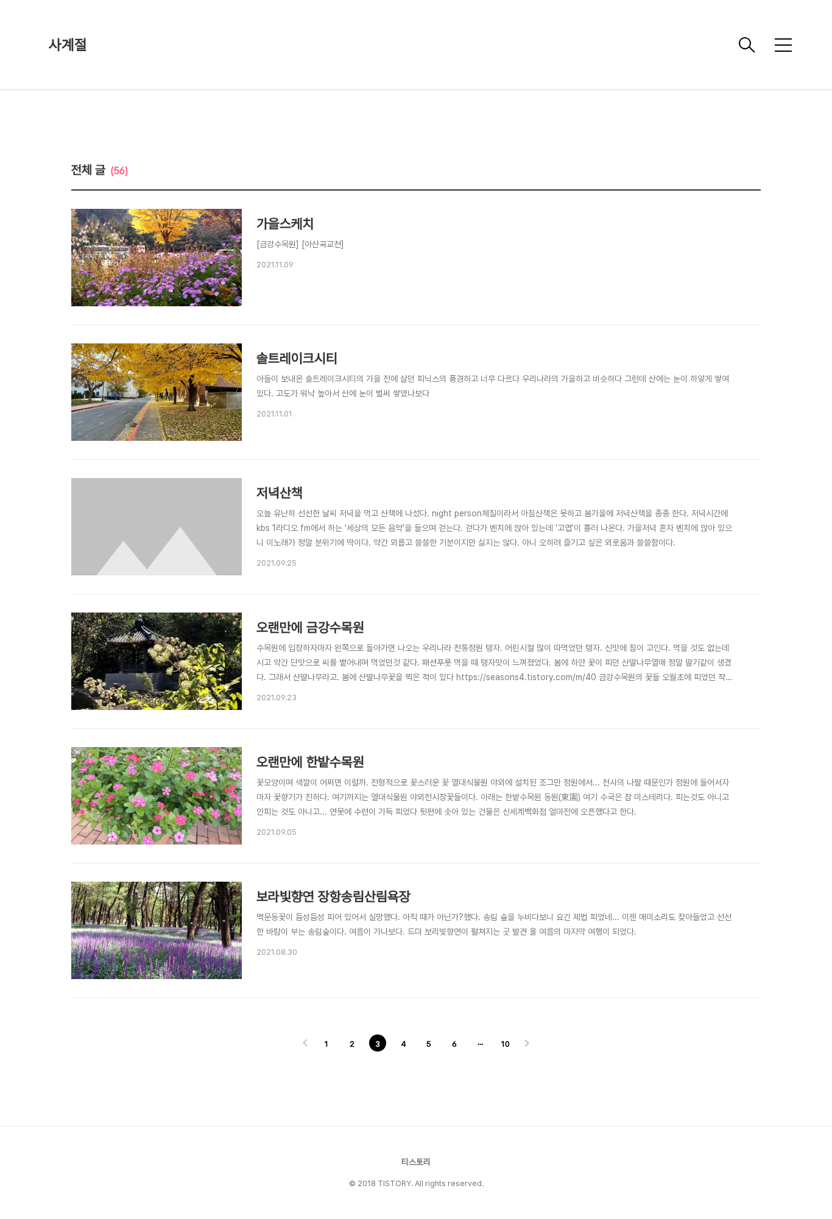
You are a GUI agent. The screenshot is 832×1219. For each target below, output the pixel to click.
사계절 (68, 45)
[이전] (305, 1044)
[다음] (527, 1044)
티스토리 (416, 1162)
